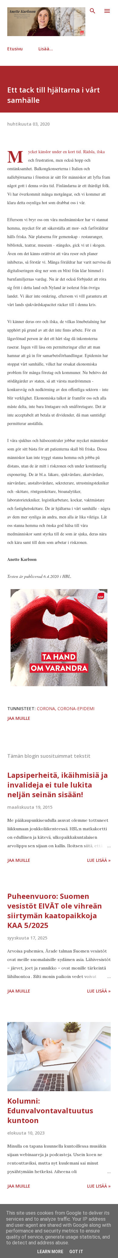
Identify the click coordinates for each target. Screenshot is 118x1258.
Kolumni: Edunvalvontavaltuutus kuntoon (50, 1110)
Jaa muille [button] (18, 718)
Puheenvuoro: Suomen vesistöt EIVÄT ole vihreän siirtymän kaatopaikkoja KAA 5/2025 (54, 910)
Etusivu (15, 49)
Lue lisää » (99, 860)
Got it (76, 1251)
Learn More (50, 1251)
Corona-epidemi (75, 708)
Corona (46, 708)
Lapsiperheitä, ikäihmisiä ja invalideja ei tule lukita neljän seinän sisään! (57, 784)
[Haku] (92, 11)
